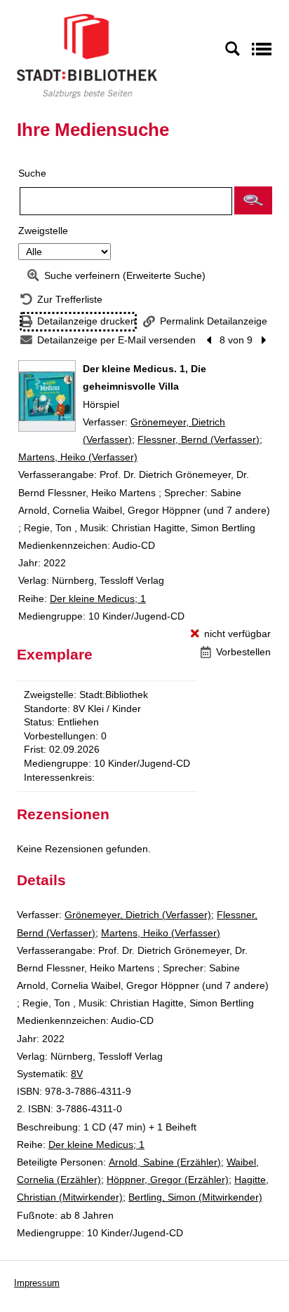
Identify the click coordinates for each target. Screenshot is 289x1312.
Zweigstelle (43, 230)
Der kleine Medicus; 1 (98, 598)
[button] (253, 200)
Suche (32, 173)
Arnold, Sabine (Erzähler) (165, 1162)
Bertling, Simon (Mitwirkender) (195, 1197)
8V (77, 1073)
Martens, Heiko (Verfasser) (77, 457)
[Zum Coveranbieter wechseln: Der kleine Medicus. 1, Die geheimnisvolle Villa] (47, 396)
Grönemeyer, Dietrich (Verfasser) (138, 914)
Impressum (37, 1283)
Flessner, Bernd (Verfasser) (198, 439)
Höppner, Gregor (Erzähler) (168, 1179)
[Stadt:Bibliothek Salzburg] (87, 55)
